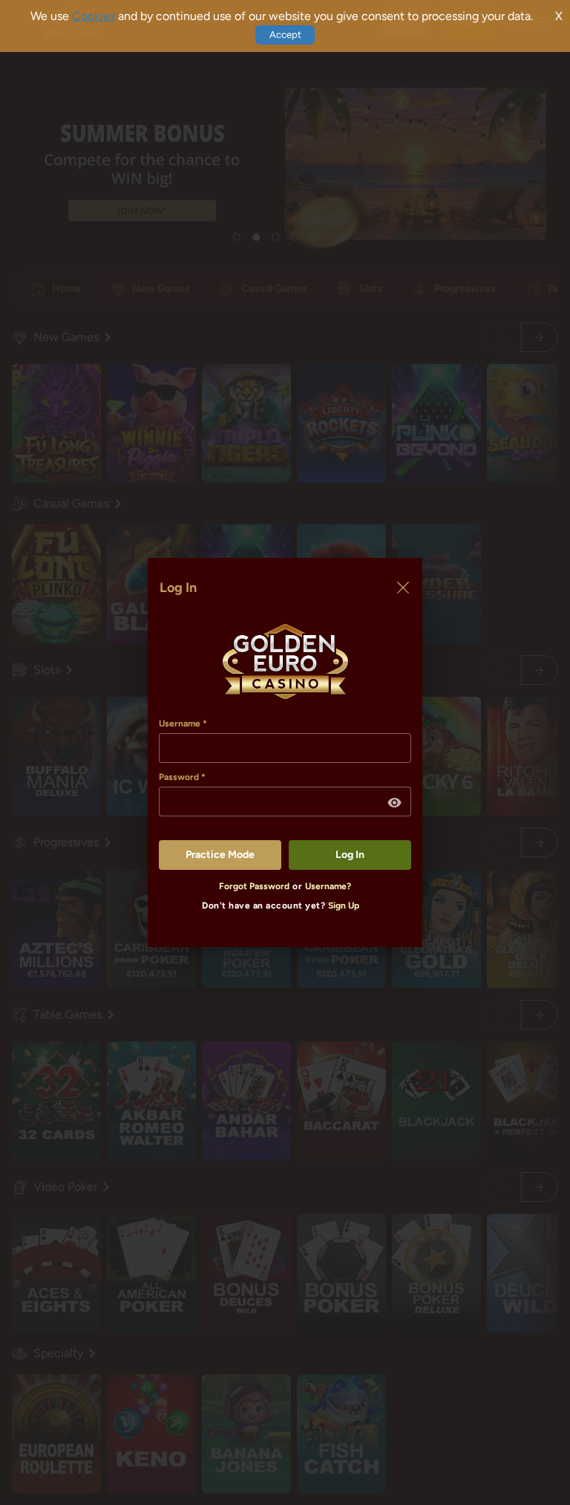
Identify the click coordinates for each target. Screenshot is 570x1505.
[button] (394, 803)
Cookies (93, 16)
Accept (285, 34)
